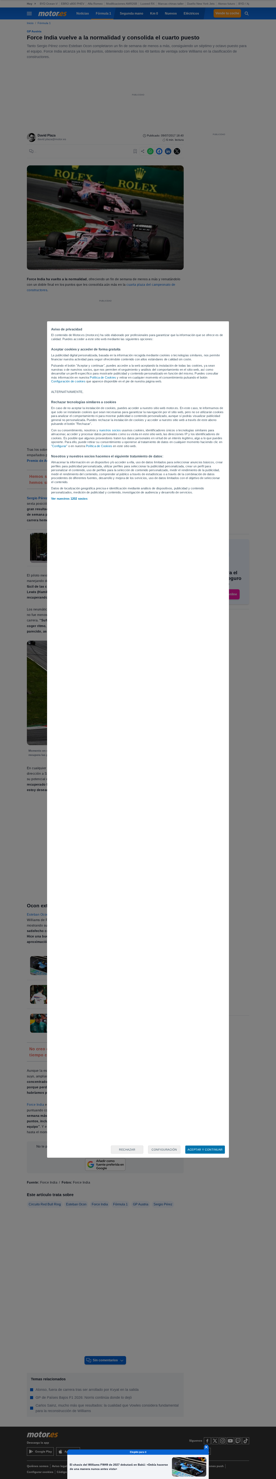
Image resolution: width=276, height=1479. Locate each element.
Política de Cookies (103, 377)
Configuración (164, 1149)
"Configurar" (59, 446)
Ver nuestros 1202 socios (69, 498)
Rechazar (127, 1149)
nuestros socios (110, 430)
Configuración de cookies (68, 381)
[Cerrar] (206, 1447)
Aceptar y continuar (205, 1149)
